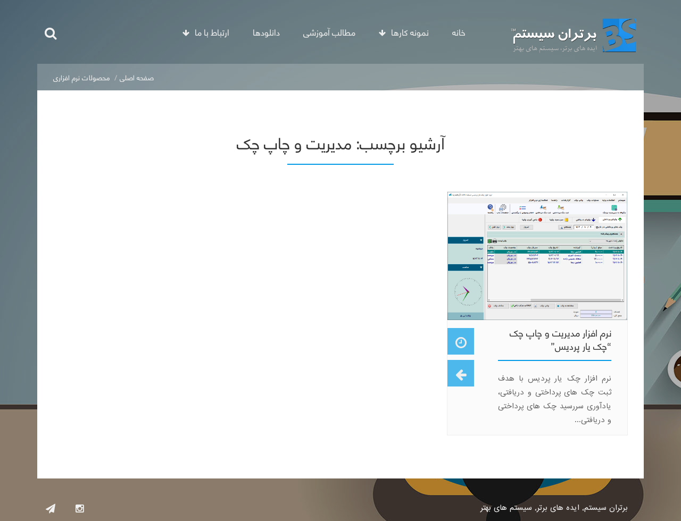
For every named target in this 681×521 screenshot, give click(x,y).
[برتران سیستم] (573, 32)
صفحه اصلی (137, 77)
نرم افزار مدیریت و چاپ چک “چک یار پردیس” (560, 338)
